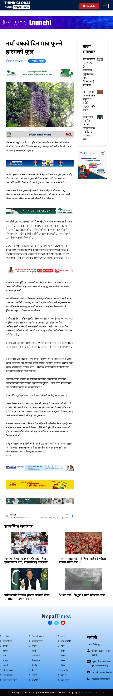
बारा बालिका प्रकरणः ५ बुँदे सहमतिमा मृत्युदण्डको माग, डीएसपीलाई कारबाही (89, 72)
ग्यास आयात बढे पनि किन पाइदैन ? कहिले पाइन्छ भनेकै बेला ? (82, 560)
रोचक (22, 60)
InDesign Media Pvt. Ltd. (91, 692)
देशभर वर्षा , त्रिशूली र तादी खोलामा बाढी (82, 595)
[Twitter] (56, 623)
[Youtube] (63, 623)
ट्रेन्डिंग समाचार (12, 60)
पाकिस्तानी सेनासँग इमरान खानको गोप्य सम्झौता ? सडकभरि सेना (89, 128)
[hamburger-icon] (105, 6)
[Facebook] (50, 623)
